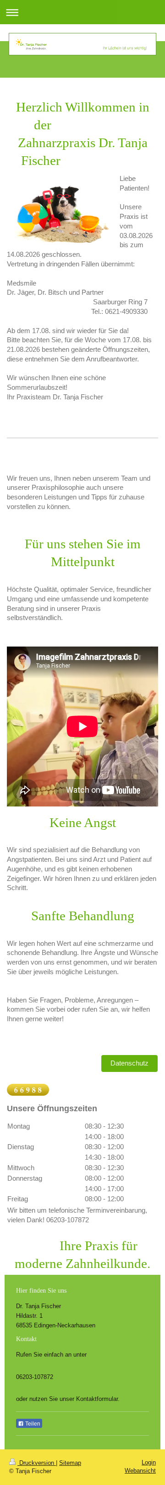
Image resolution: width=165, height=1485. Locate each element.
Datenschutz (129, 1063)
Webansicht (140, 1470)
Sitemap (70, 1462)
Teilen (32, 1424)
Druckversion (36, 1462)
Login (149, 1462)
